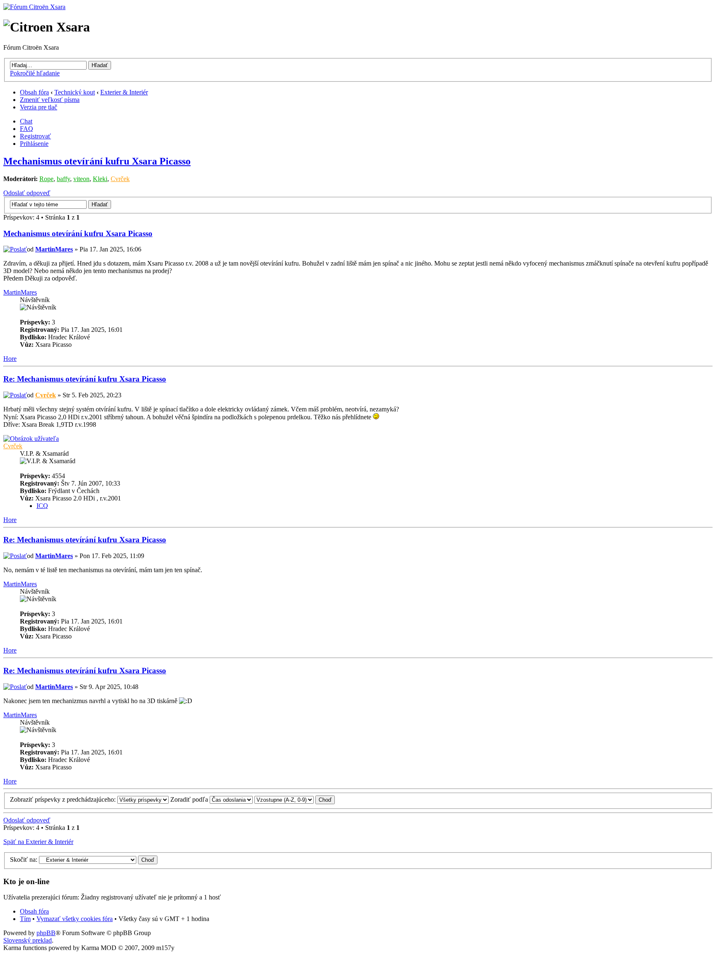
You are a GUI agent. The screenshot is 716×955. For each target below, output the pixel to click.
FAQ (26, 128)
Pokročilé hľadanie (35, 73)
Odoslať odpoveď (26, 192)
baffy (63, 178)
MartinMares (54, 249)
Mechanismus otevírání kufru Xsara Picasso (97, 161)
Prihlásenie (34, 143)
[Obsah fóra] (34, 6)
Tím (25, 918)
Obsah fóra (34, 92)
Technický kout (74, 92)
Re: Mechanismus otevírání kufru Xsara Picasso (84, 379)
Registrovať (35, 136)
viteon (81, 178)
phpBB (46, 932)
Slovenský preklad (27, 940)
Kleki (100, 178)
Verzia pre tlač (38, 107)
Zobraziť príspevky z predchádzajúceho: (63, 799)
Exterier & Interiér (124, 92)
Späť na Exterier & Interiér (38, 841)
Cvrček (120, 178)
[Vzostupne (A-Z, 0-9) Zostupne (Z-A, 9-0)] (294, 799)
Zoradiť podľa (190, 799)
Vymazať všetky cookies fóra (74, 918)
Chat (26, 121)
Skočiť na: (23, 859)
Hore (10, 358)
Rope (46, 178)
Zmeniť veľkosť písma (50, 99)
